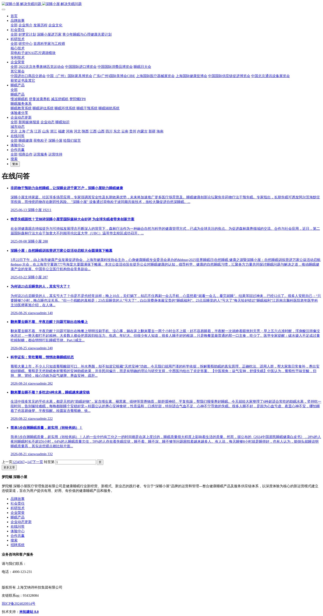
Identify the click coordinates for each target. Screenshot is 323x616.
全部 (14, 25)
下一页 (38, 462)
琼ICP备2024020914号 (18, 603)
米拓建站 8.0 (29, 612)
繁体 (15, 164)
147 (30, 462)
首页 (14, 16)
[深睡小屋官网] (161, 4)
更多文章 (9, 467)
